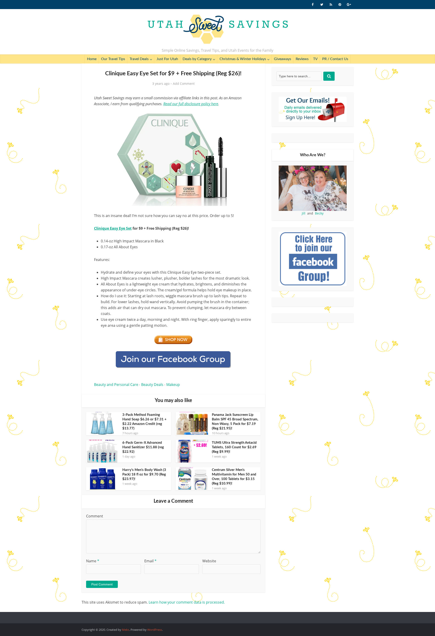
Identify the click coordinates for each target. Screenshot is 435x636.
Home (92, 59)
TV (315, 59)
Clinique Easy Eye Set (113, 228)
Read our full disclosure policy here (190, 103)
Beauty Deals (152, 384)
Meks (125, 630)
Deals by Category (197, 59)
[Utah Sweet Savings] (217, 29)
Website (209, 560)
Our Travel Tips (113, 59)
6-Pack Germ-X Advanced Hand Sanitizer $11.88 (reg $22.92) (143, 447)
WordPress (154, 630)
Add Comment (184, 84)
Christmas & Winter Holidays (243, 59)
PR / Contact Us (335, 59)
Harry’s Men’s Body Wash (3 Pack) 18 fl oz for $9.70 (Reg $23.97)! (144, 474)
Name (92, 560)
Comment (94, 516)
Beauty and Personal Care (116, 384)
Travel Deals (139, 59)
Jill (303, 213)
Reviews (302, 59)
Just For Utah (167, 59)
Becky (319, 213)
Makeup (173, 384)
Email (150, 560)
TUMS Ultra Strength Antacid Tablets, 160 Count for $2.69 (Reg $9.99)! (234, 447)
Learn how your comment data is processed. (187, 602)
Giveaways (282, 59)
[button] (246, 115)
